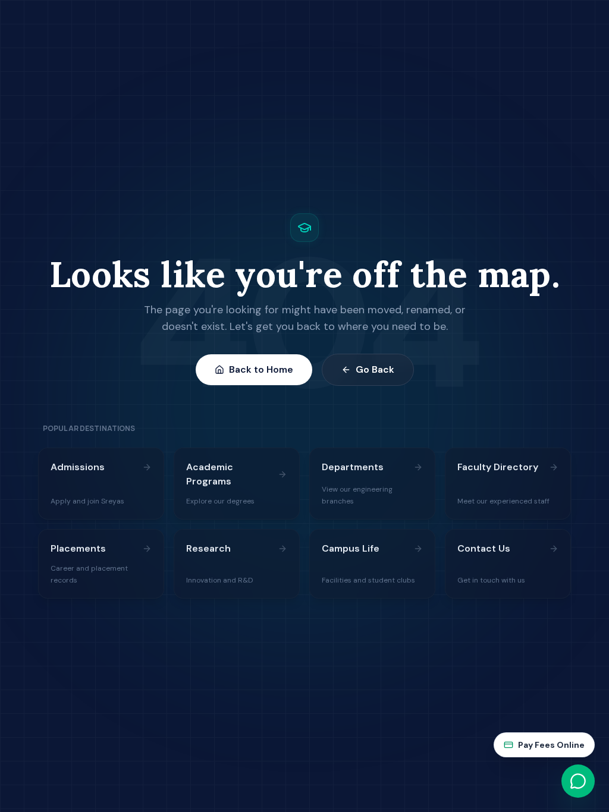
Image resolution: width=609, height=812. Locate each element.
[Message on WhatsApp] (578, 781)
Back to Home (261, 369)
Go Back (375, 369)
